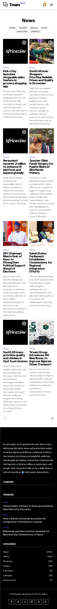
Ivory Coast (22, 31)
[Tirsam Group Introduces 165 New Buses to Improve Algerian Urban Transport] (41, 332)
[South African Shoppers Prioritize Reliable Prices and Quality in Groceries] (41, 51)
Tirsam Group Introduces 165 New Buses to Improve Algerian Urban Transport (40, 358)
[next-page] (51, 418)
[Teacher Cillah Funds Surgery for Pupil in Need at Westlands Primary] (41, 140)
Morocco (35, 31)
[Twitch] (32, 601)
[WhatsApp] (45, 601)
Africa (12, 28)
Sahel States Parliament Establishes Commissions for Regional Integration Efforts (40, 262)
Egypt (44, 28)
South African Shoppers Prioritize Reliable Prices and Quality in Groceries (41, 77)
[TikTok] (25, 601)
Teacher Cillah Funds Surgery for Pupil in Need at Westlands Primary (41, 166)
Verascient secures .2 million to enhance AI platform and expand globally (14, 166)
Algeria (23, 28)
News (6, 502)
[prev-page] (5, 418)
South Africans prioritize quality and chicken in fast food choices (15, 357)
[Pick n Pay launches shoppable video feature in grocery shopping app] (15, 51)
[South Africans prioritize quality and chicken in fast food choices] (15, 332)
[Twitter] (38, 601)
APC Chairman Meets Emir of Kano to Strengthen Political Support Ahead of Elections (14, 262)
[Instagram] (18, 601)
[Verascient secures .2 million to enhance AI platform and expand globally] (15, 140)
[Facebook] (11, 601)
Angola (34, 28)
